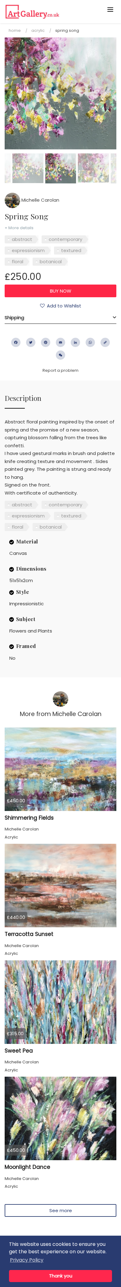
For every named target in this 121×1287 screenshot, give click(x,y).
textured (71, 250)
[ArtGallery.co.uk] (48, 11)
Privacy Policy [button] (26, 1259)
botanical (51, 261)
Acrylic (38, 30)
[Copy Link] (105, 342)
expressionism (28, 250)
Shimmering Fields (29, 818)
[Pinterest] (45, 342)
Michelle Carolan (39, 200)
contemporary (65, 239)
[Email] (60, 342)
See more (60, 1210)
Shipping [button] (14, 317)
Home (15, 30)
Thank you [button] (60, 1276)
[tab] (60, 317)
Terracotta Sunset (29, 934)
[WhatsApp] (90, 342)
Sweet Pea (19, 1050)
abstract (22, 239)
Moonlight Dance (27, 1167)
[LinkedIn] (75, 342)
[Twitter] (30, 342)
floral (17, 261)
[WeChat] (60, 355)
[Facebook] (16, 342)
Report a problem (60, 370)
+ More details (19, 228)
